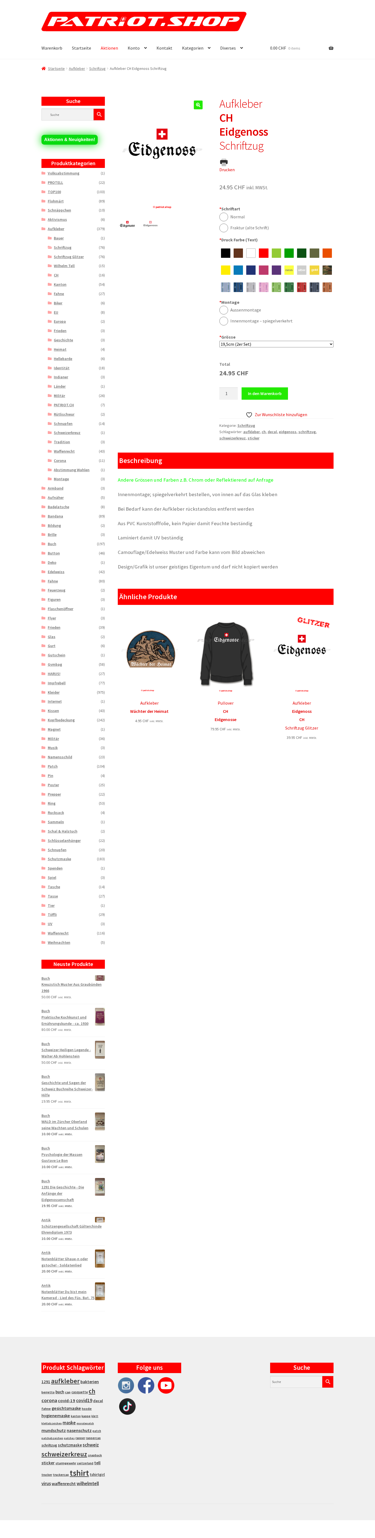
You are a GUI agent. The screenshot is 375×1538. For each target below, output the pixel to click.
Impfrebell (57, 683)
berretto (48, 1392)
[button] (198, 105)
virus (46, 1483)
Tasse (53, 896)
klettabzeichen (51, 1423)
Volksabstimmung (63, 173)
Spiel (52, 877)
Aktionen (109, 48)
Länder (60, 386)
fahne (46, 1409)
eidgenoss (287, 431)
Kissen (53, 710)
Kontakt (164, 48)
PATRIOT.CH (64, 404)
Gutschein (56, 655)
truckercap (61, 1475)
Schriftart (229, 208)
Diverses (228, 48)
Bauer (59, 238)
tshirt (79, 1473)
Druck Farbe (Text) (238, 239)
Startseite (81, 48)
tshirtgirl (97, 1474)
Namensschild (60, 756)
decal (272, 431)
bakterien (89, 1381)
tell (97, 1462)
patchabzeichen (52, 1438)
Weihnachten (59, 942)
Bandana (55, 516)
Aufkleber (77, 68)
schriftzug (307, 431)
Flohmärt (56, 201)
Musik (53, 747)
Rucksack (56, 812)
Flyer (52, 618)
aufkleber (251, 431)
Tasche (54, 886)
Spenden (55, 868)
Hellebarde (63, 358)
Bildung (54, 525)
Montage (229, 302)
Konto (134, 48)
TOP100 (54, 191)
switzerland (85, 1463)
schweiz (91, 1445)
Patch (53, 766)
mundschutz (53, 1430)
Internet (55, 701)
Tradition (62, 441)
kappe (86, 1416)
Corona (60, 460)
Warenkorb (51, 48)
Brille (52, 534)
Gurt (51, 645)
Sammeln (56, 821)
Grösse (227, 337)
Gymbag (55, 664)
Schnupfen (63, 423)
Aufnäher (56, 497)
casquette (79, 1392)
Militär (59, 395)
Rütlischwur (64, 414)
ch (264, 431)
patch (97, 1431)
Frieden (60, 330)
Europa (60, 321)
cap (68, 1392)
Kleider (54, 692)
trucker (46, 1475)
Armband (55, 488)
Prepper (54, 794)
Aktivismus (57, 219)
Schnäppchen (59, 210)
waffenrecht (64, 1483)
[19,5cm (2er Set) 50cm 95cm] (276, 344)
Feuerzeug (56, 590)
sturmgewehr (65, 1463)
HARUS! (54, 673)
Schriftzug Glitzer (69, 256)
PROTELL (55, 182)
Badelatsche (58, 506)
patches (69, 1438)
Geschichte (63, 340)
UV (50, 923)
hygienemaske (55, 1415)
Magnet (54, 729)
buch (59, 1391)
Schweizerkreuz (67, 432)
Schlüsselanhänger (64, 840)
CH (56, 275)
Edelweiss (56, 571)
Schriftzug (97, 68)
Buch (52, 543)
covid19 (84, 1400)
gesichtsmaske (66, 1408)
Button (54, 553)
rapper (80, 1438)
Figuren (54, 599)
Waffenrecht (64, 451)
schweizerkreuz (232, 438)
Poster (53, 784)
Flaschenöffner (60, 608)
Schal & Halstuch (62, 831)
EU (56, 312)
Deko (52, 562)
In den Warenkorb (265, 393)
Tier (51, 905)
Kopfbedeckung (61, 719)
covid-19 (66, 1400)
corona (49, 1400)
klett (94, 1416)
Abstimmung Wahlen (71, 469)
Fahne (59, 293)
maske (69, 1423)
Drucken (227, 169)
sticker (253, 438)
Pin (50, 775)
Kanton (60, 284)
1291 (45, 1381)
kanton (76, 1416)
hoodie (87, 1409)
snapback (95, 1455)
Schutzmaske (59, 858)
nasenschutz (79, 1430)
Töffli (52, 914)
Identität (61, 367)
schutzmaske (70, 1445)
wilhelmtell (88, 1483)
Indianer (61, 377)
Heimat (60, 349)
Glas (51, 636)
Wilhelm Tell (64, 265)
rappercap (93, 1438)
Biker (58, 303)
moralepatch (85, 1423)
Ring (51, 803)
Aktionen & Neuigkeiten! (69, 139)
